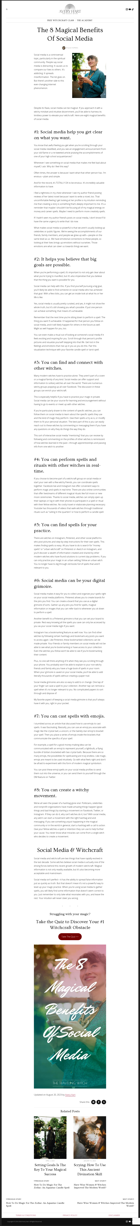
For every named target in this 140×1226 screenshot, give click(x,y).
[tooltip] (126, 9)
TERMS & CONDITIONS (26, 1215)
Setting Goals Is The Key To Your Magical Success (50, 1169)
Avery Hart (70, 1094)
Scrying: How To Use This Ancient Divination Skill (90, 1169)
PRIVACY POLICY (70, 1215)
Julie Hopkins (73, 48)
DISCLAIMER (114, 1215)
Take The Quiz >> (70, 936)
